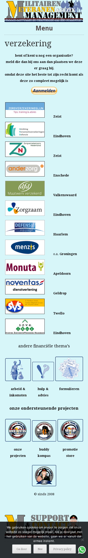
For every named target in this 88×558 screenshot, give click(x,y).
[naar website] (25, 195)
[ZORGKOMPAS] (44, 11)
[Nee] (82, 539)
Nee (40, 549)
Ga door (21, 549)
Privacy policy (62, 549)
